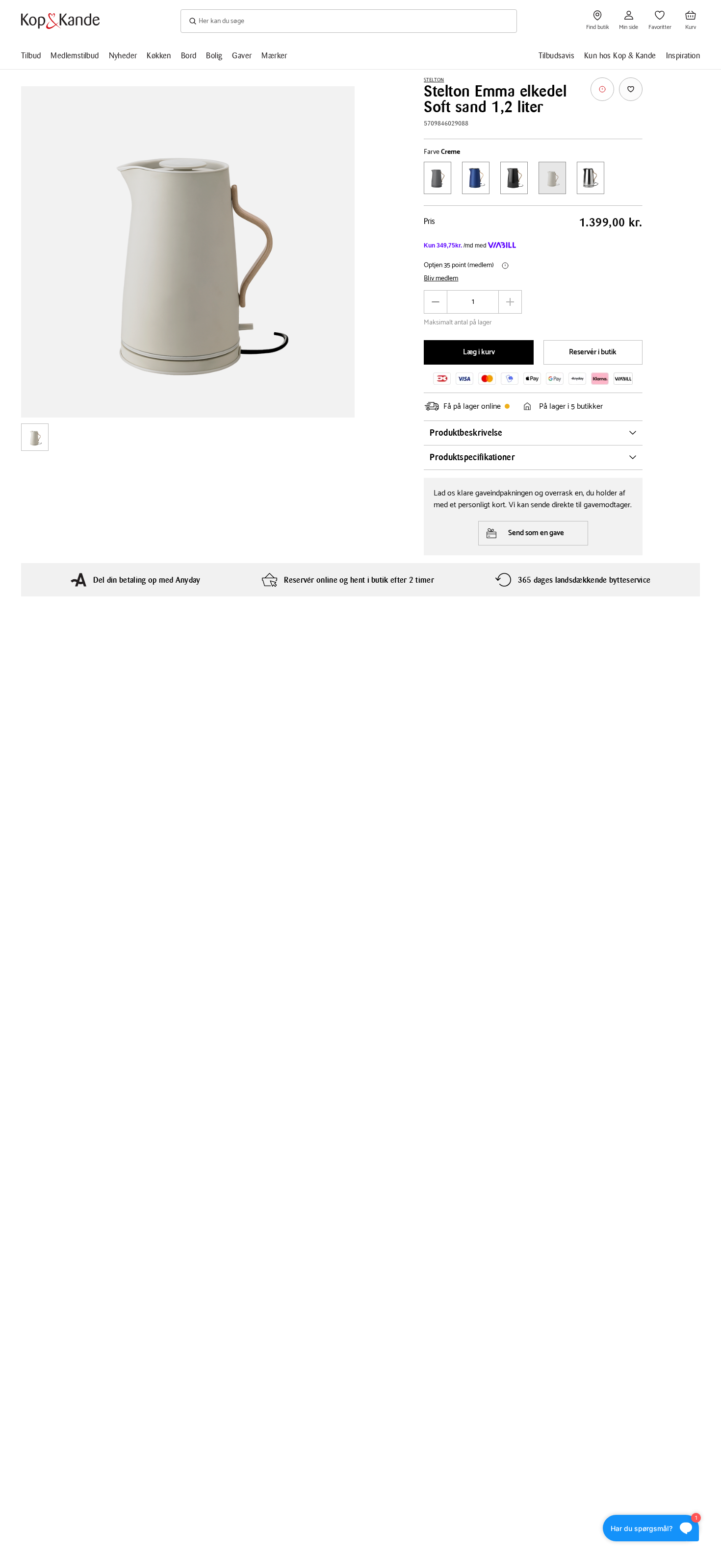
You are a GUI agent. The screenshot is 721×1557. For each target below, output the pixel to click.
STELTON (434, 80)
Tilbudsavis (556, 55)
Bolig (214, 55)
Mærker (274, 55)
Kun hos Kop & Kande (620, 55)
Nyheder (123, 55)
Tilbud (31, 55)
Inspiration (683, 55)
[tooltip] (602, 89)
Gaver (242, 55)
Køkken (159, 55)
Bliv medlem (441, 278)
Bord (189, 55)
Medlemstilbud (75, 55)
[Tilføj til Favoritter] (631, 89)
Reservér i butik (593, 352)
